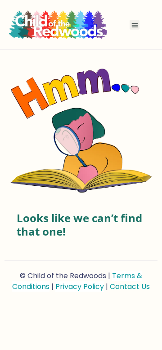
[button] (135, 25)
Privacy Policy (79, 286)
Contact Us (130, 286)
